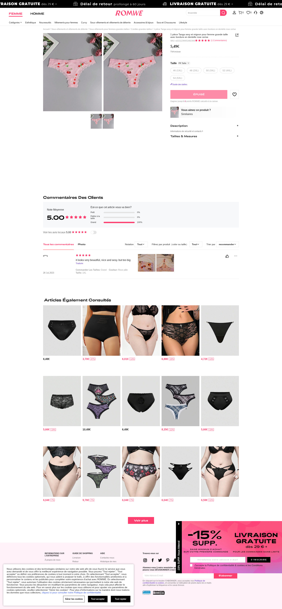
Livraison (76, 558)
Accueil (46, 29)
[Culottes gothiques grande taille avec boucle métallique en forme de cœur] (220, 401)
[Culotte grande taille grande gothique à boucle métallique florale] (220, 330)
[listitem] (62, 339)
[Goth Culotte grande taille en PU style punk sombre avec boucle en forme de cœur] (180, 471)
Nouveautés (45, 22)
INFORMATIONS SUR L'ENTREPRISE (54, 554)
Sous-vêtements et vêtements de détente (110, 22)
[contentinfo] (46, 359)
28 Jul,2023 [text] (48, 273)
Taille (178, 63)
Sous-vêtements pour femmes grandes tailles (109, 29)
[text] (103, 255)
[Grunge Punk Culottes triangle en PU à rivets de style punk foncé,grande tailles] (62, 471)
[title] (141, 300)
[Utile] (227, 256)
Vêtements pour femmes (66, 22)
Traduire (79, 263)
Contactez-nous (107, 558)
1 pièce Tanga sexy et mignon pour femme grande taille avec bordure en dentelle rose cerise (199, 35)
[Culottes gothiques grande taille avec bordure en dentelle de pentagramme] (141, 401)
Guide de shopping (82, 553)
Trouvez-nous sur (151, 553)
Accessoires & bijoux (143, 22)
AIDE (102, 553)
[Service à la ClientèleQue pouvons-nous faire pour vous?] (256, 12)
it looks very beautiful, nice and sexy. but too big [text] (103, 260)
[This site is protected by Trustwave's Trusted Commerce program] (146, 593)
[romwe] (129, 12)
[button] (234, 94)
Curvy (84, 22)
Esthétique (30, 22)
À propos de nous (52, 560)
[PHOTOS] (102, 72)
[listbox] (234, 12)
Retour (75, 561)
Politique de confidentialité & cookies (226, 565)
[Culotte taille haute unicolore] (101, 330)
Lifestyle (183, 22)
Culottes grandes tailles (141, 29)
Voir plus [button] (141, 520)
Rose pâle (118, 270)
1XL (81, 273)
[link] (141, 4)
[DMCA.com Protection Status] (159, 593)
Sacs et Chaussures (166, 22)
